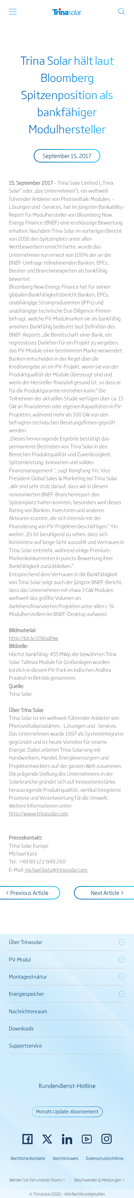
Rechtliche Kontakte (28, 1158)
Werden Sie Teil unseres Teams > (37, 1180)
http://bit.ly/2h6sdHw (33, 637)
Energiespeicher (26, 993)
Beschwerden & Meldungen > (99, 1180)
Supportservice (25, 1045)
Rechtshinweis (65, 1158)
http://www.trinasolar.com (38, 813)
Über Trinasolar (25, 941)
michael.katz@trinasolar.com (56, 869)
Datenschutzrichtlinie (104, 1158)
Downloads (21, 1028)
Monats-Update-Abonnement (67, 1111)
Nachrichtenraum (28, 1011)
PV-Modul (20, 959)
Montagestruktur (28, 976)
